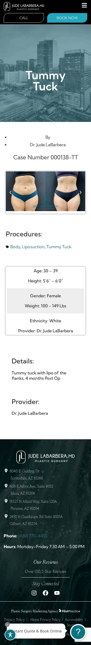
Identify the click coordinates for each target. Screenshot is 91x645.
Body (15, 246)
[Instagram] (34, 593)
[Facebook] (45, 593)
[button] (10, 192)
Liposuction (33, 246)
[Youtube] (57, 593)
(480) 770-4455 (32, 536)
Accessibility (74, 620)
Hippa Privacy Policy (45, 620)
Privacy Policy (14, 620)
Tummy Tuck (58, 246)
